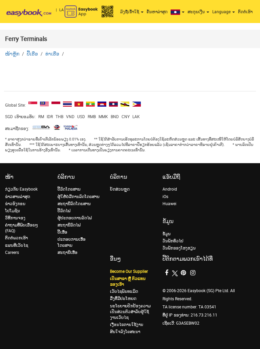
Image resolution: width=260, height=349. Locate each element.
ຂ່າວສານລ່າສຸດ (17, 196)
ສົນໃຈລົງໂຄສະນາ (125, 331)
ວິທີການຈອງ (15, 218)
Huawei (169, 203)
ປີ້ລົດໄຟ (64, 211)
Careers (12, 252)
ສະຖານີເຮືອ (68, 252)
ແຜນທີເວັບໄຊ (16, 245)
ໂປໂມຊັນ (12, 211)
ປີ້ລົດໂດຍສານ (69, 189)
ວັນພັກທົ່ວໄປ (172, 241)
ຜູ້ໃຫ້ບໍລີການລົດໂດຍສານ (79, 196)
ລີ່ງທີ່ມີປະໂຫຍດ (123, 298)
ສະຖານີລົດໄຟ (69, 225)
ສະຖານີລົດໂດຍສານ (74, 203)
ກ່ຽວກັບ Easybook (21, 189)
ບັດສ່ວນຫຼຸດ (120, 189)
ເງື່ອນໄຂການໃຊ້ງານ (126, 324)
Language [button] (222, 11)
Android (169, 189)
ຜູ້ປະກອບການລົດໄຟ (75, 218)
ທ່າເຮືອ (52, 54)
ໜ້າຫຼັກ (12, 54)
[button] (178, 11)
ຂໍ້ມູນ (166, 234)
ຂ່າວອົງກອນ (15, 203)
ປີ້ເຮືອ (32, 54)
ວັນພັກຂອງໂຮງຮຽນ (179, 248)
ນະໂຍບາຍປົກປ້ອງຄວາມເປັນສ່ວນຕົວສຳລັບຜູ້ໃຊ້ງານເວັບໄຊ (130, 312)
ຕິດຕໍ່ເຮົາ (245, 11)
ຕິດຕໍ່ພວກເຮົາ (16, 238)
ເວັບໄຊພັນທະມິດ (124, 291)
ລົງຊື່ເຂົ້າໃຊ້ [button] (130, 11)
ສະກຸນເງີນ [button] (197, 11)
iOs (165, 196)
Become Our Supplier (129, 271)
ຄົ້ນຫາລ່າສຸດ (157, 11)
